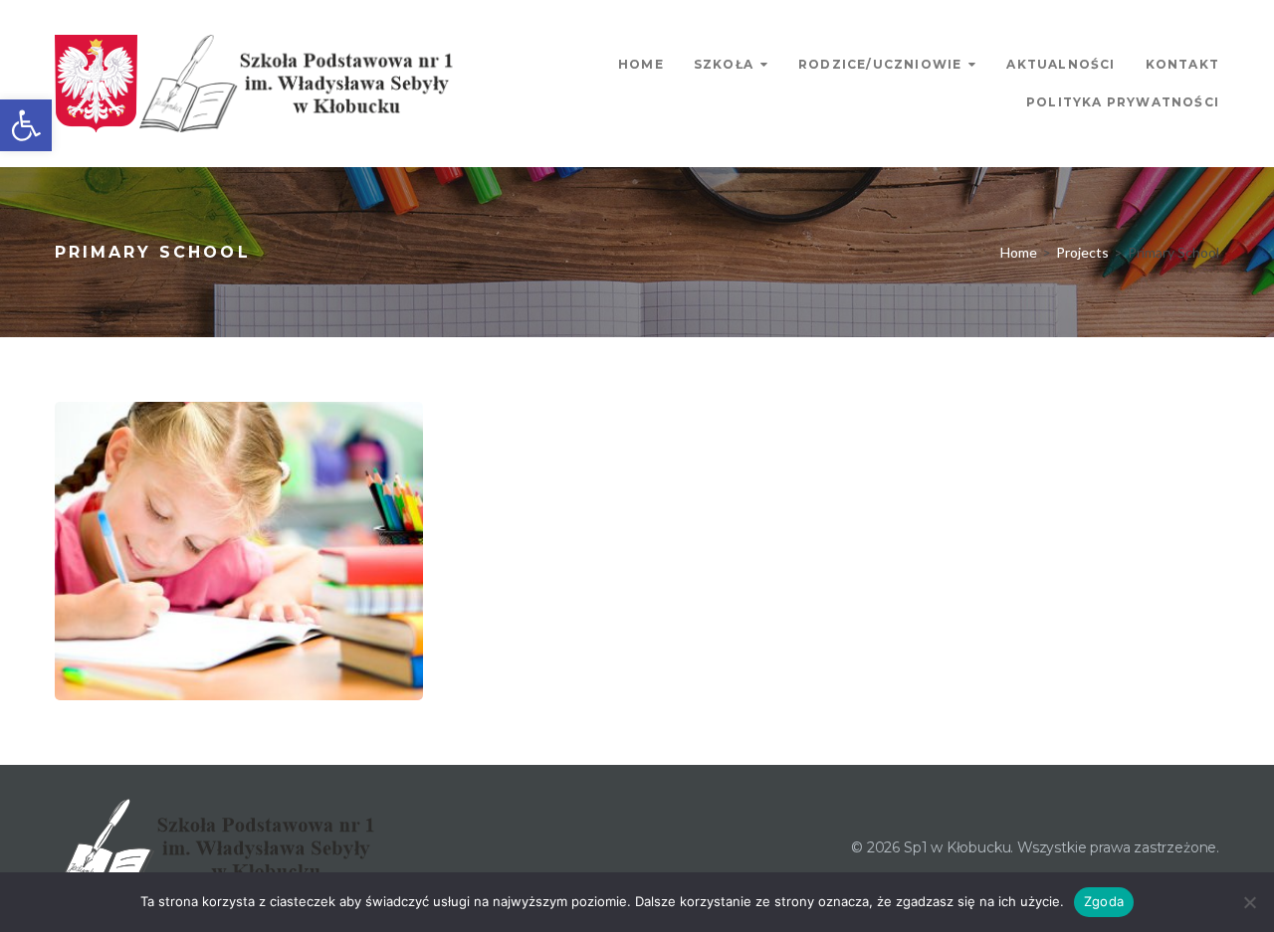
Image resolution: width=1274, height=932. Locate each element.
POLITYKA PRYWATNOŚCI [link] (1122, 101)
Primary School (242, 675)
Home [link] (641, 64)
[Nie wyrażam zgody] (1249, 902)
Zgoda (1104, 901)
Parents (130, 675)
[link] (26, 125)
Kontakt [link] (1182, 64)
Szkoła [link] (723, 64)
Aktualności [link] (1060, 64)
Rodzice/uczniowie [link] (879, 64)
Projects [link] (1082, 252)
